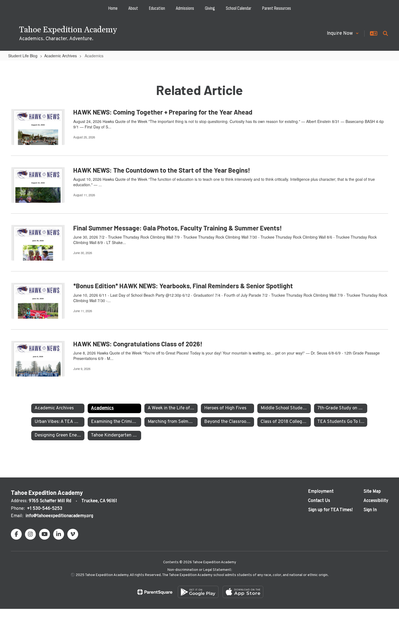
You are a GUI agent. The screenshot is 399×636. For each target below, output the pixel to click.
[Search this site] (385, 33)
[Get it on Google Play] (198, 592)
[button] (343, 33)
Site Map (372, 491)
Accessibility (375, 501)
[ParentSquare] (155, 592)
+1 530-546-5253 (44, 508)
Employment (321, 491)
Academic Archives (60, 55)
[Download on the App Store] (243, 592)
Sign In (370, 510)
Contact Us (319, 501)
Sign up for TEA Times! (330, 510)
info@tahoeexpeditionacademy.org (59, 516)
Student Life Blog (22, 55)
